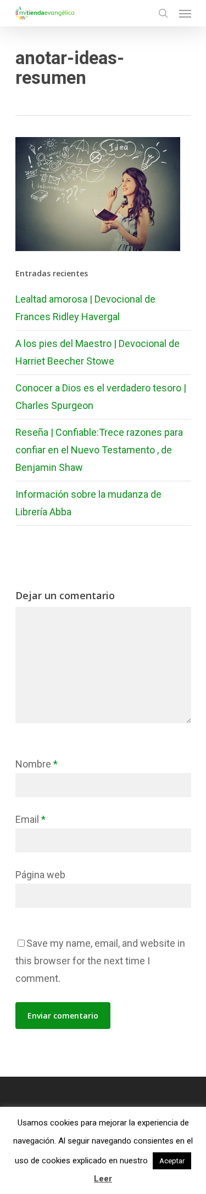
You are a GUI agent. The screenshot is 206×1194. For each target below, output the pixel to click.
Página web (40, 874)
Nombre (36, 764)
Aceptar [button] (172, 1161)
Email (30, 819)
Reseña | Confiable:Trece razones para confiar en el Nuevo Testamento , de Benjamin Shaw (99, 450)
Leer (103, 1179)
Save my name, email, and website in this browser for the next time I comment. (100, 960)
